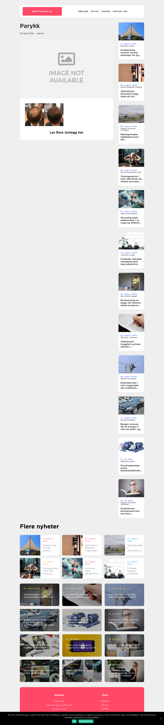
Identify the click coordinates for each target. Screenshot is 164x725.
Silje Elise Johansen (129, 337)
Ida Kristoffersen (128, 420)
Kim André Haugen (129, 296)
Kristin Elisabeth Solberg (131, 87)
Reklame (83, 11)
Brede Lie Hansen (128, 379)
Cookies (105, 11)
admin (40, 33)
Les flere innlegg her (66, 132)
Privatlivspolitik (86, 721)
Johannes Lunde (128, 255)
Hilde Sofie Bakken (129, 213)
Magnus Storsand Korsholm (128, 129)
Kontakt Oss (120, 11)
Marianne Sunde (127, 46)
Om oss (95, 11)
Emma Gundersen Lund (131, 172)
